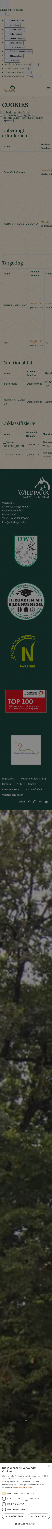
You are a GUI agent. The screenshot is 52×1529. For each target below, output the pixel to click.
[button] (26, 1524)
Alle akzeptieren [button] (14, 1516)
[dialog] (26, 1496)
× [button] (49, 1466)
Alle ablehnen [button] (38, 1516)
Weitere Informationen (22, 1487)
